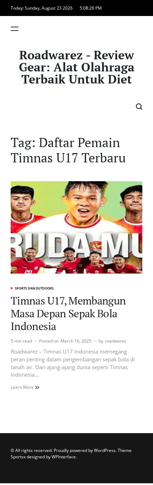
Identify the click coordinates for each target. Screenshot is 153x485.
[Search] (139, 106)
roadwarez (115, 341)
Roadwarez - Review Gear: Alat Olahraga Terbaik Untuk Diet (76, 67)
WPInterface (64, 457)
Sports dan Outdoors (34, 288)
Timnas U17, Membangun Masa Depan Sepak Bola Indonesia (68, 313)
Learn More (23, 387)
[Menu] (15, 28)
